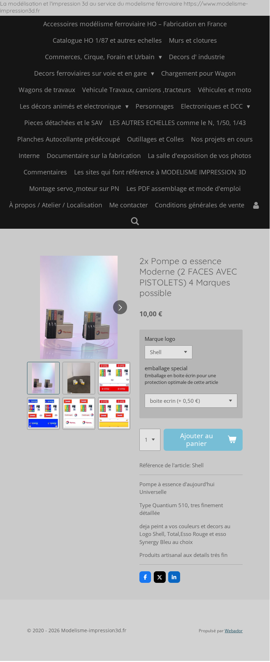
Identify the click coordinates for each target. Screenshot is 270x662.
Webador (234, 630)
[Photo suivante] (120, 307)
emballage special (166, 368)
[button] (43, 378)
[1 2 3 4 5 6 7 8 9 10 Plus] (149, 440)
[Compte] (256, 205)
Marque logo (160, 338)
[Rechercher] (135, 221)
